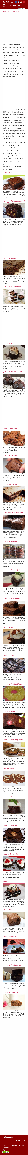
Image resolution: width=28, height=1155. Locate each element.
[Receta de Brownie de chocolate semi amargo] (14, 615)
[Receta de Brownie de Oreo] (14, 672)
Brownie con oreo (8, 343)
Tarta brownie (7, 910)
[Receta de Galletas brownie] (14, 785)
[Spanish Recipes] (19, 5)
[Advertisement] (14, 27)
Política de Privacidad (18, 1145)
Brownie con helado (9, 797)
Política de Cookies (9, 1147)
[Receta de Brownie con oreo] (14, 360)
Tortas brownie (8, 881)
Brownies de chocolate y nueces (13, 513)
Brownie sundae (8, 627)
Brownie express (8, 172)
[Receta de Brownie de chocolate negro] (14, 303)
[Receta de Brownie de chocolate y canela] (14, 756)
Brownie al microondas (10, 484)
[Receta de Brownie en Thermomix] (14, 1009)
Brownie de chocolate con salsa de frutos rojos (14, 201)
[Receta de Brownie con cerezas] (14, 275)
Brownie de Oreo (8, 656)
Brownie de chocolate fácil (11, 570)
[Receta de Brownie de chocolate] (14, 842)
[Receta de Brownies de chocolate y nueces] (14, 529)
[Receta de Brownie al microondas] (14, 501)
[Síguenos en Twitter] (19, 2)
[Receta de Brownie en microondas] (14, 472)
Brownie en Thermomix (10, 992)
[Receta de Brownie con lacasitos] (14, 728)
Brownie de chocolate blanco (12, 684)
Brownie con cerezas (9, 258)
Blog (15, 5)
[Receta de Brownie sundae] (14, 644)
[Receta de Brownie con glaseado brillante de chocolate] (14, 388)
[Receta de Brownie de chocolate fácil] (14, 586)
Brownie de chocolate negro (12, 286)
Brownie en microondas (10, 455)
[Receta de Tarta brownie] (14, 926)
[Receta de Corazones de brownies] (14, 871)
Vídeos (9, 5)
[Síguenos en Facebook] (16, 2)
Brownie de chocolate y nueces (13, 965)
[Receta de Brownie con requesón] (14, 953)
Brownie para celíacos (10, 429)
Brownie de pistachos (10, 541)
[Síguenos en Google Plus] (21, 1140)
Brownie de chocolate (10, 826)
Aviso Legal (7, 1145)
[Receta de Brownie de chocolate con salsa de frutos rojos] (14, 218)
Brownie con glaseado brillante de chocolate (14, 372)
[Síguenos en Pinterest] (24, 2)
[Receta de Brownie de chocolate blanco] (14, 701)
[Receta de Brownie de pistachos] (14, 558)
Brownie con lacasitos (10, 711)
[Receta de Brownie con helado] (14, 814)
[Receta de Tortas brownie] (14, 898)
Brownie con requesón (10, 937)
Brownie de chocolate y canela (13, 740)
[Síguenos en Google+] (21, 2)
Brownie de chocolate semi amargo (11, 599)
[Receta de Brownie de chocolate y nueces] (14, 982)
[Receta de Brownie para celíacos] (14, 445)
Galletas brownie (8, 768)
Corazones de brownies (10, 854)
